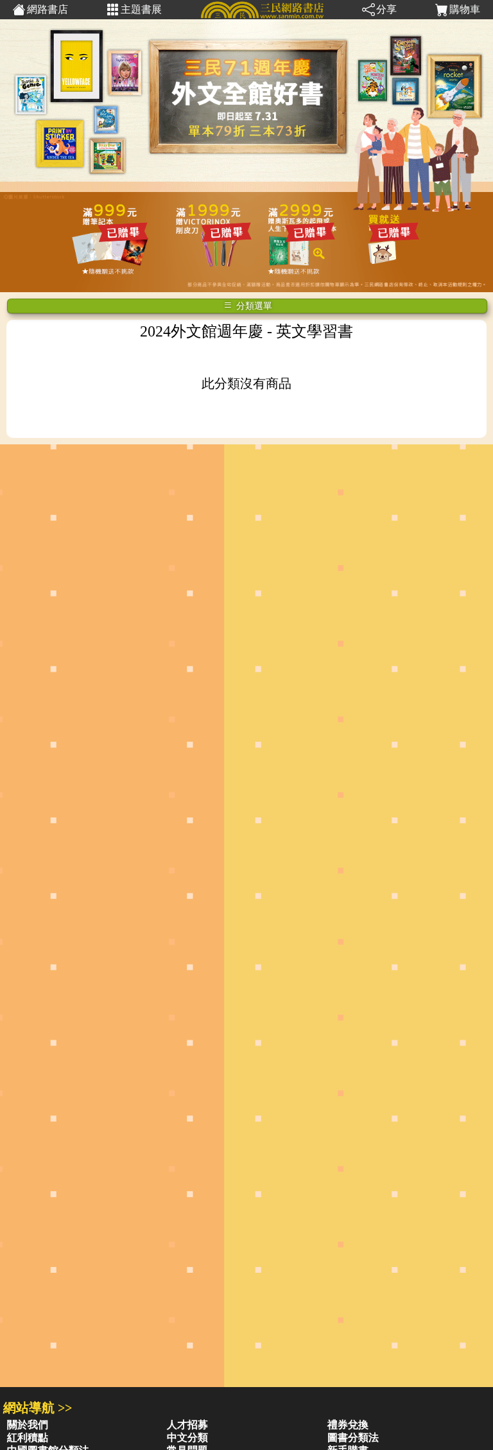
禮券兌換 (347, 1424)
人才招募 (187, 1424)
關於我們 (27, 1424)
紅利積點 (27, 1437)
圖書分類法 (353, 1437)
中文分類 (187, 1437)
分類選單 (253, 306)
